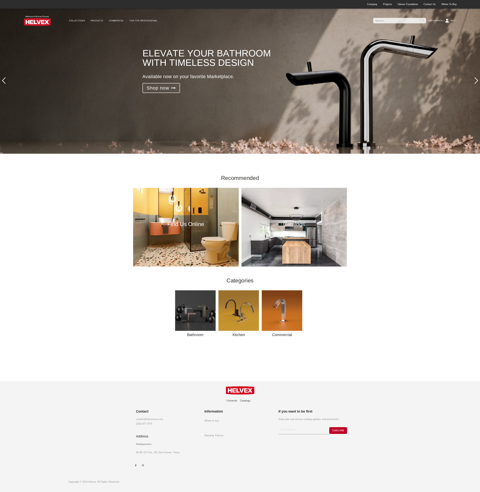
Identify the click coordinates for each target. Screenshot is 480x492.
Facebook (135, 465)
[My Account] (447, 20)
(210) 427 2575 (144, 423)
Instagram (142, 465)
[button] (453, 20)
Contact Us (430, 4)
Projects (387, 4)
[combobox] (399, 20)
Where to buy (449, 4)
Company (372, 4)
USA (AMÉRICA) (435, 20)
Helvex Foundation (408, 4)
